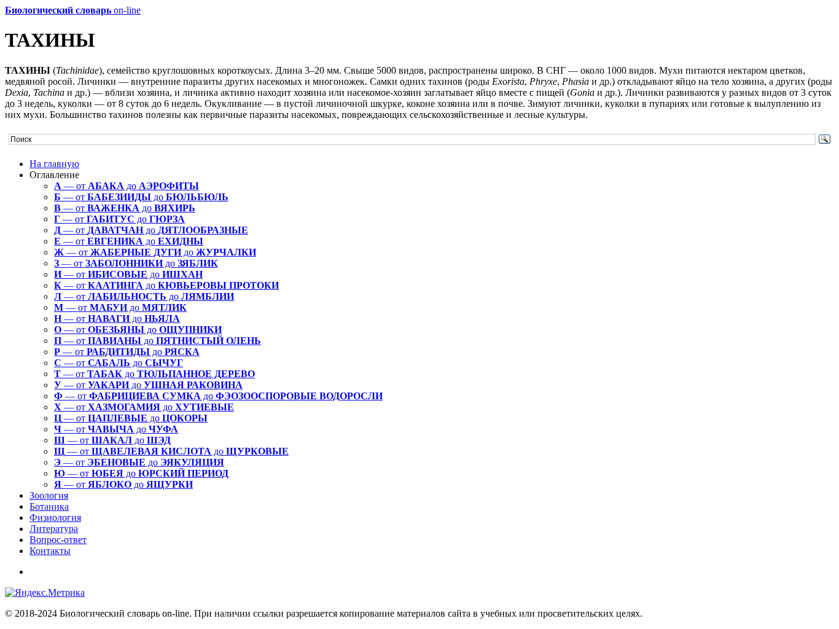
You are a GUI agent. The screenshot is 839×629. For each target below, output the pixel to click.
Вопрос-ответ (58, 539)
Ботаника (49, 506)
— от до (126, 186)
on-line (73, 10)
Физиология (55, 517)
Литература (53, 528)
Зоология (48, 495)
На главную (54, 163)
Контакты (50, 550)
